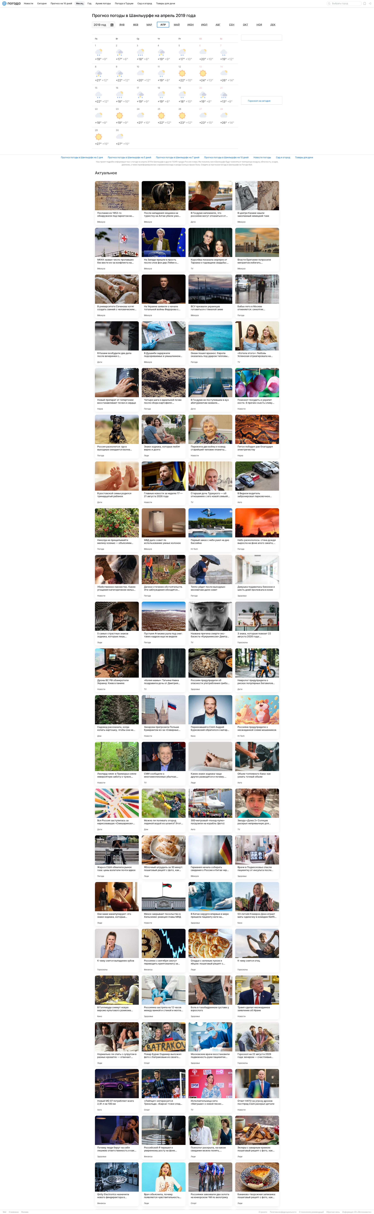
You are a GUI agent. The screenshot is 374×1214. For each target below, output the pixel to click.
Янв (121, 24)
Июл (204, 24)
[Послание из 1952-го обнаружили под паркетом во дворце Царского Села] (117, 203)
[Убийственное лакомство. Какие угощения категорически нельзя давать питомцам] (117, 577)
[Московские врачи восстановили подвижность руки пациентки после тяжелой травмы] (210, 1044)
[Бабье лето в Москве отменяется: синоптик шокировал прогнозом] (257, 296)
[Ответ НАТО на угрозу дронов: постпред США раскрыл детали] (257, 1091)
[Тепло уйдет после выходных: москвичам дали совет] (210, 577)
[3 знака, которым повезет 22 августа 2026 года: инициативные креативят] (257, 623)
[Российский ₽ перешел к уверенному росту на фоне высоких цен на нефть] (164, 1138)
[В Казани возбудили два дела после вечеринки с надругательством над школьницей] (117, 343)
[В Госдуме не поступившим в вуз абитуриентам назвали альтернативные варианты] (210, 390)
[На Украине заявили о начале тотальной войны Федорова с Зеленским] (164, 296)
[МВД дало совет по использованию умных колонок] (164, 530)
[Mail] (4, 3)
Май (177, 24)
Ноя (259, 24)
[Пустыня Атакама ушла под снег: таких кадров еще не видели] (164, 623)
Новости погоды (262, 157)
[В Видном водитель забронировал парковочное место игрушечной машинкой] (257, 483)
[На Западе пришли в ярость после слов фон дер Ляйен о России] (164, 250)
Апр (163, 24)
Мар (149, 24)
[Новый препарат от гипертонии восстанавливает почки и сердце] (117, 390)
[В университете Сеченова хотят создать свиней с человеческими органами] (117, 296)
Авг (218, 24)
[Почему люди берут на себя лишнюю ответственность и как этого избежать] (117, 1138)
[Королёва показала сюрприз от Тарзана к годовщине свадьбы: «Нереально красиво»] (210, 250)
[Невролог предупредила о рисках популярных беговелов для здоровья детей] (257, 670)
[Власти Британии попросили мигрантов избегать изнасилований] (257, 250)
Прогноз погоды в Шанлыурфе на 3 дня (82, 157)
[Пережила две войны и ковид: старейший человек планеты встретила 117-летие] (210, 437)
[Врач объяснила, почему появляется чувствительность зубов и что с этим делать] (164, 1184)
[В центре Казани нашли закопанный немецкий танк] (257, 203)
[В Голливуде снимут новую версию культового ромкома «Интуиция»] (117, 997)
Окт (245, 24)
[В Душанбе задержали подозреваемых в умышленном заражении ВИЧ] (164, 343)
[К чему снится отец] (257, 951)
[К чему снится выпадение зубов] (117, 951)
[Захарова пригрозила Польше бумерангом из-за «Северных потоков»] (164, 717)
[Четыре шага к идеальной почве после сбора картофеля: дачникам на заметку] (164, 390)
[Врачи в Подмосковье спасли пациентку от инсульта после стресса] (257, 857)
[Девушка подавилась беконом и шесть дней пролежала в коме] (257, 577)
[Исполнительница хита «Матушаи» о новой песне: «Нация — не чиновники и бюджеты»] (210, 1091)
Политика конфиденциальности (283, 1212)
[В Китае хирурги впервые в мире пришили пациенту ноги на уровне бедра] (210, 904)
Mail (4, 1212)
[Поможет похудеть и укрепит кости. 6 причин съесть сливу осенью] (257, 390)
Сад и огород (283, 157)
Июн (190, 24)
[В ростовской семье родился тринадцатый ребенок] (117, 483)
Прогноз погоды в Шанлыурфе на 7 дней (177, 157)
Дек (272, 24)
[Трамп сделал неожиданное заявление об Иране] (257, 997)
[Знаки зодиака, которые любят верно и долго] (164, 437)
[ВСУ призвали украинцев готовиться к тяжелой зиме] (210, 296)
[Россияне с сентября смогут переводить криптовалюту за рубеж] (164, 951)
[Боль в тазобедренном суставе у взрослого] (210, 997)
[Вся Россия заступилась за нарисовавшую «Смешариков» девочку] (117, 810)
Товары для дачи (304, 157)
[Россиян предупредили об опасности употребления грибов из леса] (210, 670)
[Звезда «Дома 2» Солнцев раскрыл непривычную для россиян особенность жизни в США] (257, 810)
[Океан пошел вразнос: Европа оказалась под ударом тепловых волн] (210, 343)
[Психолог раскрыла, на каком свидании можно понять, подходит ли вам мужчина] (210, 1138)
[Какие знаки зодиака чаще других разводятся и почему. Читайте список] (210, 764)
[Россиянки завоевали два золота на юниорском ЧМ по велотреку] (210, 1184)
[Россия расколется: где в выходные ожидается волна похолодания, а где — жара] (117, 437)
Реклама (24, 1212)
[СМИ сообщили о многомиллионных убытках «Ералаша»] (164, 764)
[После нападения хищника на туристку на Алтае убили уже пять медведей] (164, 203)
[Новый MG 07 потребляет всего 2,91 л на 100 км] (117, 1091)
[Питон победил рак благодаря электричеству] (257, 437)
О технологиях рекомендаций (311, 1212)
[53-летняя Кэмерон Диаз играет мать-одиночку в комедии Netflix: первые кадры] (257, 904)
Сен (231, 24)
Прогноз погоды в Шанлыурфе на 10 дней (226, 157)
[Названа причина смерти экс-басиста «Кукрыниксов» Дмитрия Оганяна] (210, 623)
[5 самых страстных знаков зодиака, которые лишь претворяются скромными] (117, 623)
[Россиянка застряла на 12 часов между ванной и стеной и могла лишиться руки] (164, 997)
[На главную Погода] (13, 3)
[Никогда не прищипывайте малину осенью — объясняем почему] (117, 530)
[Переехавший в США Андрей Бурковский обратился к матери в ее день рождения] (210, 717)
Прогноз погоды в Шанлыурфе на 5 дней (129, 157)
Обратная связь (333, 1212)
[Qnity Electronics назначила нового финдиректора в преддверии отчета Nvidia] (117, 1184)
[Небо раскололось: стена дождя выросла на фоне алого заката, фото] (257, 530)
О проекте (263, 1212)
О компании (14, 1212)
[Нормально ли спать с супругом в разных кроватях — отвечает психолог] (117, 1044)
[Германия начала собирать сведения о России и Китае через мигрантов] (210, 857)
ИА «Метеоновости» (362, 1212)
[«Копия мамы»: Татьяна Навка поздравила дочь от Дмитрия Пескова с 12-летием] (164, 670)
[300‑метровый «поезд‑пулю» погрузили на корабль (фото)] (210, 810)
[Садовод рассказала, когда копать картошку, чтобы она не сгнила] (117, 717)
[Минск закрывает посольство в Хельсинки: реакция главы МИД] (164, 904)
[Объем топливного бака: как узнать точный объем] (257, 764)
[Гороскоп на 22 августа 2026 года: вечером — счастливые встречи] (257, 1044)
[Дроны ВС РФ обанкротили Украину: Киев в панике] (117, 670)
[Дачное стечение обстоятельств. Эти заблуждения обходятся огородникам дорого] (164, 577)
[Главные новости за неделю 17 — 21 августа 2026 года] (164, 483)
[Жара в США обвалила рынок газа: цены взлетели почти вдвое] (117, 857)
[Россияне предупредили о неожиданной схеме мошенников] (257, 717)
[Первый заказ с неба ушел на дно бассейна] (210, 530)
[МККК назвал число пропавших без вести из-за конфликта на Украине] (117, 250)
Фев (135, 24)
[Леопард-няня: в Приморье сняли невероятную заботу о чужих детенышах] (117, 764)
